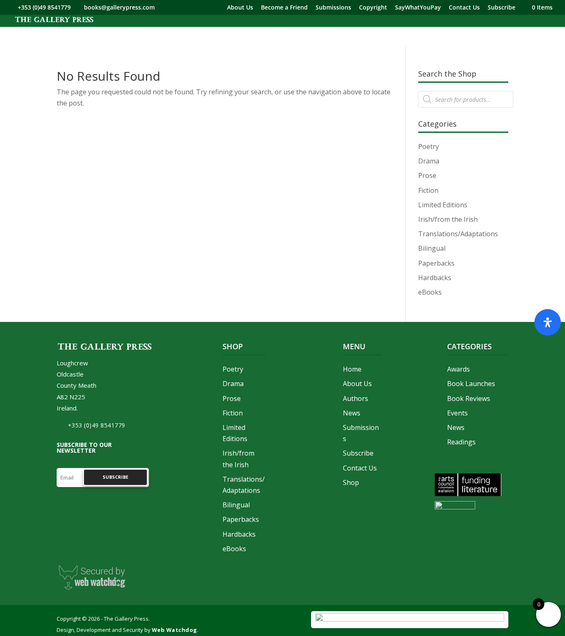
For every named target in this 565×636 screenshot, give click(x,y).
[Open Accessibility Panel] (547, 322)
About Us (240, 8)
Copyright (373, 8)
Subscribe (501, 8)
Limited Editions (442, 204)
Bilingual (431, 248)
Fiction (428, 190)
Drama (428, 161)
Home (352, 369)
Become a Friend (284, 8)
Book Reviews (468, 398)
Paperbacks (436, 263)
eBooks (430, 292)
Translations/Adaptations (458, 233)
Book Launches (471, 383)
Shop (351, 482)
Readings (461, 441)
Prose (427, 175)
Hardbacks (434, 277)
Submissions (333, 8)
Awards (458, 369)
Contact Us (464, 8)
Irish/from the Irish (448, 219)
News (351, 413)
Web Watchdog (174, 630)
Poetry (428, 146)
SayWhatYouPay (418, 8)
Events (457, 413)
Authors (355, 398)
